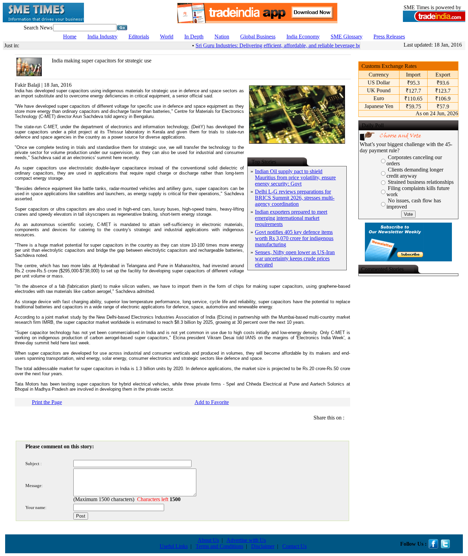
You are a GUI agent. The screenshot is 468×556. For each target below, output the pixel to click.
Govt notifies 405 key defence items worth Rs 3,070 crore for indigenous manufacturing (294, 238)
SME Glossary (346, 36)
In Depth (194, 36)
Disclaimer (262, 546)
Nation (221, 36)
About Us (208, 540)
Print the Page (47, 402)
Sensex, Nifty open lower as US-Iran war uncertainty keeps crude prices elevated (295, 258)
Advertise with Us (246, 540)
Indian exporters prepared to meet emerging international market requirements (291, 218)
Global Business (257, 36)
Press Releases (389, 36)
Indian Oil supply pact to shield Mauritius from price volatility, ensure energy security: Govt (295, 177)
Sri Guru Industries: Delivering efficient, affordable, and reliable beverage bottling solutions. (291, 45)
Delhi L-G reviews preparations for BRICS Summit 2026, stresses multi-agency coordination (294, 198)
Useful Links (174, 546)
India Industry (102, 36)
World (166, 36)
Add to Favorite (212, 402)
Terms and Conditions (219, 546)
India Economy (303, 36)
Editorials (138, 36)
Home (69, 36)
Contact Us (294, 546)
